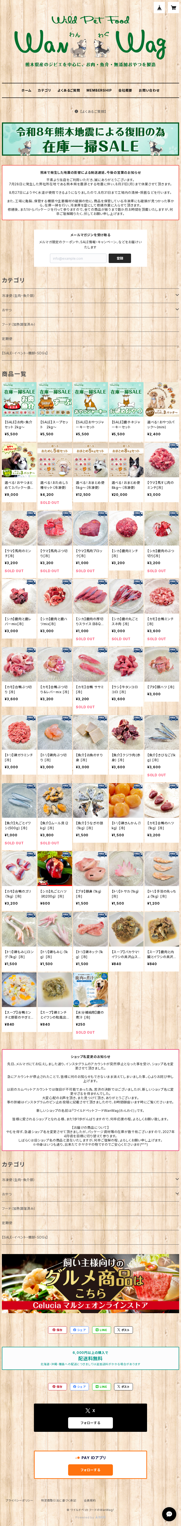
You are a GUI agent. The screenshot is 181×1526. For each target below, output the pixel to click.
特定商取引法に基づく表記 (58, 1500)
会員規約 (90, 1500)
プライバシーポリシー (19, 1500)
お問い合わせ (149, 90)
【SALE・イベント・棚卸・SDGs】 (25, 353)
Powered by (85, 1517)
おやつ (7, 310)
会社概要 (125, 90)
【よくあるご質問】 (93, 111)
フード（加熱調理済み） (19, 324)
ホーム (26, 90)
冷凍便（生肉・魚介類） (18, 296)
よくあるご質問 (69, 90)
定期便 (7, 339)
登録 (120, 258)
